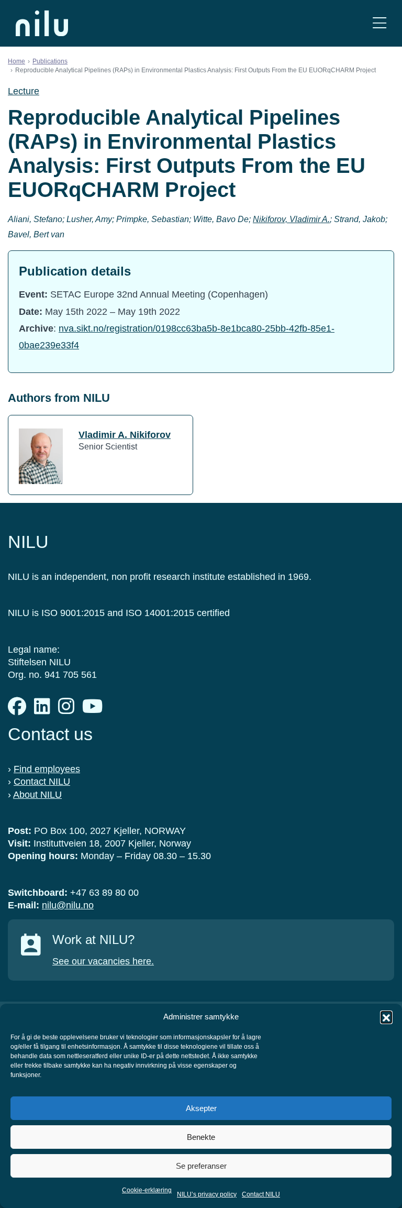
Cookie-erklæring (147, 1190)
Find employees (47, 769)
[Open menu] (379, 23)
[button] (386, 1017)
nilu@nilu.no (68, 905)
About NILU (37, 794)
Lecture (23, 91)
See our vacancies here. (103, 961)
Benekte (201, 1137)
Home (16, 61)
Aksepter (201, 1108)
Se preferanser (201, 1165)
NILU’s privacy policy (207, 1194)
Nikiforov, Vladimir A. (291, 219)
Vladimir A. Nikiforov (125, 435)
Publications (50, 61)
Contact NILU (261, 1194)
